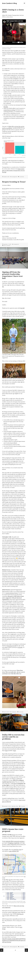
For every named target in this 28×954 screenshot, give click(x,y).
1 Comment (22, 806)
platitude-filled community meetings (15, 841)
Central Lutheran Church (12, 593)
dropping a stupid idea (13, 843)
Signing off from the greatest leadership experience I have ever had (12, 275)
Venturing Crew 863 (11, 645)
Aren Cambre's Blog (9, 3)
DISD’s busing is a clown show (13, 10)
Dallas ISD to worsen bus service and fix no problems (13, 736)
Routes (13, 834)
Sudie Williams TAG (14, 851)
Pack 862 (22, 308)
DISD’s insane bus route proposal (12, 830)
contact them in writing (9, 110)
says (10, 879)
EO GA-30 (4, 188)
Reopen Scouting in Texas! (14, 182)
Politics (14, 806)
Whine (17, 806)
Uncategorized (14, 176)
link (6, 750)
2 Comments (21, 176)
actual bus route (17, 849)
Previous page (1, 950)
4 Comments (21, 946)
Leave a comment (6, 245)
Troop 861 (20, 647)
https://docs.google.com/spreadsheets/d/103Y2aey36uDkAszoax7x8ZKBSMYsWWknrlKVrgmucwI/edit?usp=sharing (14, 940)
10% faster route (16, 912)
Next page (26, 950)
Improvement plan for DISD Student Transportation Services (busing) (13, 170)
